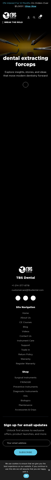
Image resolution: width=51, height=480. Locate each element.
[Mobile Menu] (46, 17)
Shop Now (30, 6)
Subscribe (25, 452)
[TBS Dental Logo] (9, 15)
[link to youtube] (33, 298)
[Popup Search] (34, 17)
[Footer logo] (25, 269)
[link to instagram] (25, 298)
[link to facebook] (18, 298)
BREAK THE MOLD (13, 22)
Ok (26, 476)
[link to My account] (28, 17)
